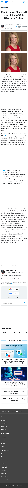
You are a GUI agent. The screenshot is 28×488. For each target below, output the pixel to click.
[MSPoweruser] (10, 2)
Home (2, 7)
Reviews (3, 471)
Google (3, 443)
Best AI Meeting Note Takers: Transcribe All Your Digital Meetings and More (14, 384)
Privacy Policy (10, 485)
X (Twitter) (13, 411)
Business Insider (10, 136)
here (19, 266)
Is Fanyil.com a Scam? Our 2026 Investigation (14, 392)
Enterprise (4, 423)
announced (17, 75)
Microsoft (7, 7)
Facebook (8, 411)
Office (2, 446)
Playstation (4, 463)
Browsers (3, 474)
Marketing (4, 426)
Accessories (4, 460)
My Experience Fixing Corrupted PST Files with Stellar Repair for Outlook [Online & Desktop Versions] (14, 361)
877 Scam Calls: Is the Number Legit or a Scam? (14, 400)
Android (3, 440)
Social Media (4, 477)
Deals (2, 454)
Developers (4, 420)
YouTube (17, 411)
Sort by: (15, 332)
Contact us (19, 485)
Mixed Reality (4, 480)
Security (3, 429)
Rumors (3, 457)
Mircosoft (3, 437)
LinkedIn (21, 411)
